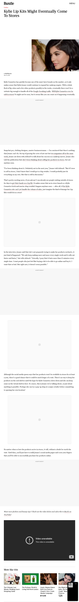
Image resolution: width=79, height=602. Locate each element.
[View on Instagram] (39, 222)
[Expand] (69, 584)
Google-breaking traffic (42, 91)
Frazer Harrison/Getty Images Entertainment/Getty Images (78, 55)
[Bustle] (9, 3)
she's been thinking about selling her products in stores (43, 160)
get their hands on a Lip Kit (22, 183)
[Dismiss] (75, 584)
